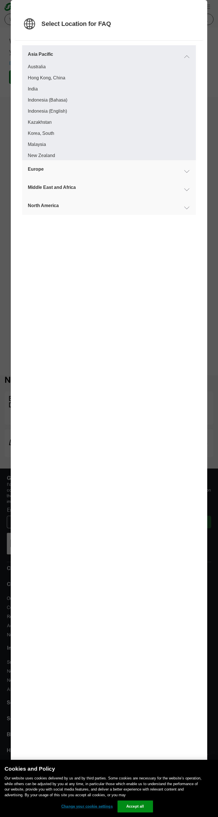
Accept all (135, 806)
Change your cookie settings (87, 806)
